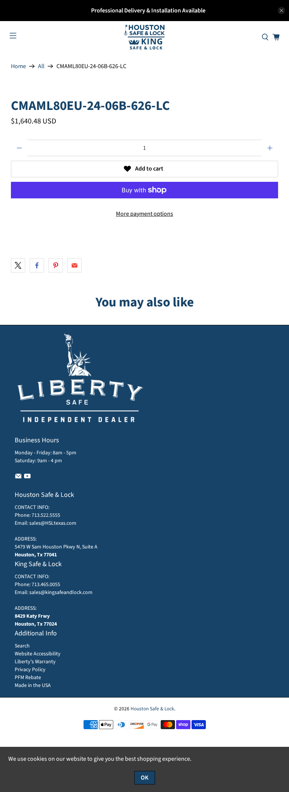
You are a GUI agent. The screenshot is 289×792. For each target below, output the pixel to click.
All (41, 66)
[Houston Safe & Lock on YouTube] (27, 478)
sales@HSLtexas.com (52, 523)
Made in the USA (33, 685)
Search (22, 646)
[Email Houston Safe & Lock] (18, 478)
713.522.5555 (45, 515)
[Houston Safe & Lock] (144, 37)
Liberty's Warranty (35, 662)
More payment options (144, 214)
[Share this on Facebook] (37, 265)
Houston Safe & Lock (152, 708)
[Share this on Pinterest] (56, 265)
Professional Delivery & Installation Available (148, 10)
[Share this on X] (18, 265)
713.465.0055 (46, 584)
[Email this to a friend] (74, 265)
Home (18, 66)
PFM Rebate (28, 677)
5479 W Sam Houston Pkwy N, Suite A (56, 547)
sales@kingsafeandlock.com (61, 592)
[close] (281, 10)
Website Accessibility (38, 654)
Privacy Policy (30, 669)
